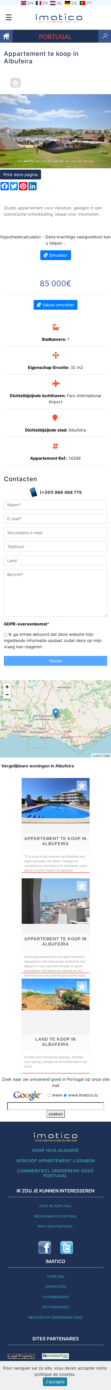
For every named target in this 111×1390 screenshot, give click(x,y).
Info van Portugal (55, 1226)
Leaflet (96, 755)
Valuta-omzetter (57, 304)
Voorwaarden (56, 1297)
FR (45, 3)
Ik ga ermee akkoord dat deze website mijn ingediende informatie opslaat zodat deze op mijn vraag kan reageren (52, 640)
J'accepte (55, 1381)
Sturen (55, 660)
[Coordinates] (55, 713)
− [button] (7, 694)
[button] (8, 131)
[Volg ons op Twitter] (66, 1247)
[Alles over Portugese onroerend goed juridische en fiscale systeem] (21, 1355)
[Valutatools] (55, 1355)
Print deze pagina (20, 174)
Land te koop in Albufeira (55, 1042)
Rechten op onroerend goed (56, 1317)
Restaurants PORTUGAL (55, 1216)
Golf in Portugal (55, 1206)
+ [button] (7, 687)
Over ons (55, 1276)
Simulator (58, 255)
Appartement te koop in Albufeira (55, 841)
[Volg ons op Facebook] (44, 1247)
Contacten (55, 1287)
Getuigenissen (55, 1307)
